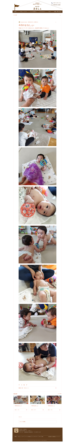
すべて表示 (59, 393)
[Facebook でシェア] (19, 384)
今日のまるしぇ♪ (18, 405)
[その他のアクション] (55, 22)
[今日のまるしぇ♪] (21, 400)
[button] (60, 15)
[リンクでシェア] (26, 384)
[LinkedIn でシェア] (24, 384)
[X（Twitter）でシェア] (21, 384)
